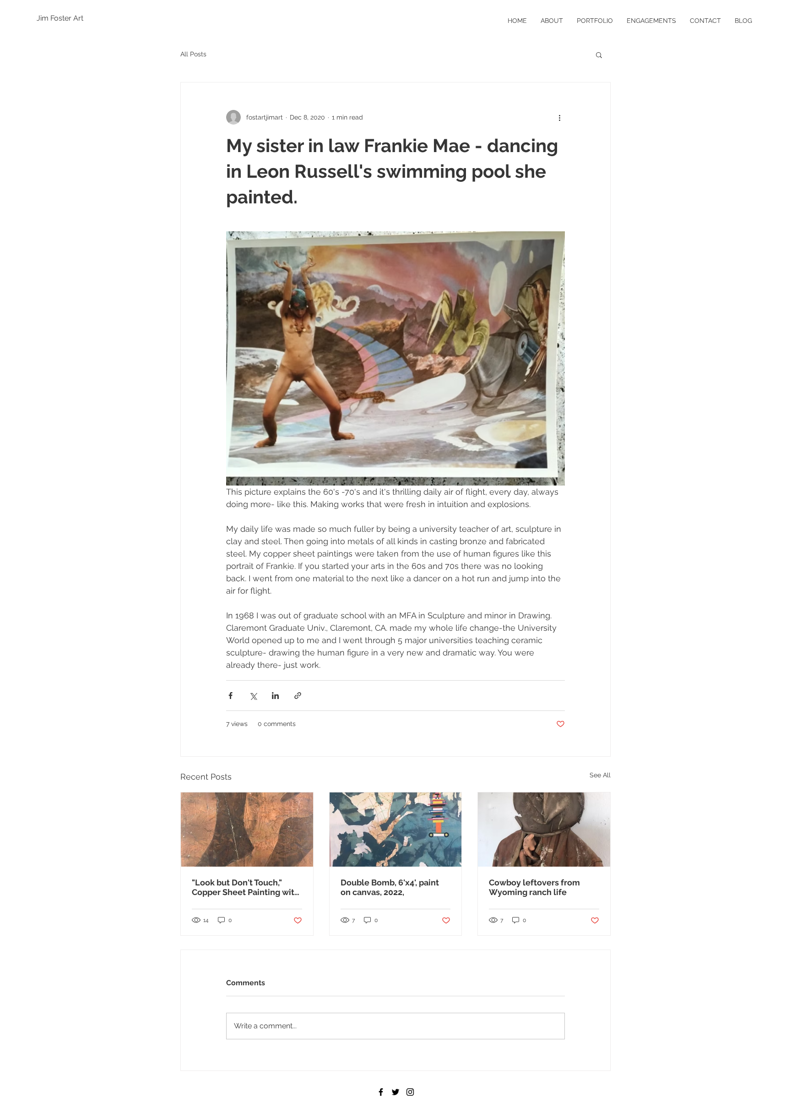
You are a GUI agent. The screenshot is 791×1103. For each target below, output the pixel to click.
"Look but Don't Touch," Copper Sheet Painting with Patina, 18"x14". (245, 887)
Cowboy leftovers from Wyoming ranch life (534, 887)
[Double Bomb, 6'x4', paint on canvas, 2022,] (396, 829)
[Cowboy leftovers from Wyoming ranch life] (544, 829)
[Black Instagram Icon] (410, 1092)
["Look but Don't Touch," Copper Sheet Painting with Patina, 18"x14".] (247, 829)
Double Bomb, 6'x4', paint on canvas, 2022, (390, 887)
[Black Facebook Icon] (381, 1092)
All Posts (193, 54)
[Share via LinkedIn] (275, 695)
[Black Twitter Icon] (395, 1092)
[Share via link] (297, 695)
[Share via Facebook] (230, 695)
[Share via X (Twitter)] (253, 695)
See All (600, 775)
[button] (599, 54)
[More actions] (559, 117)
